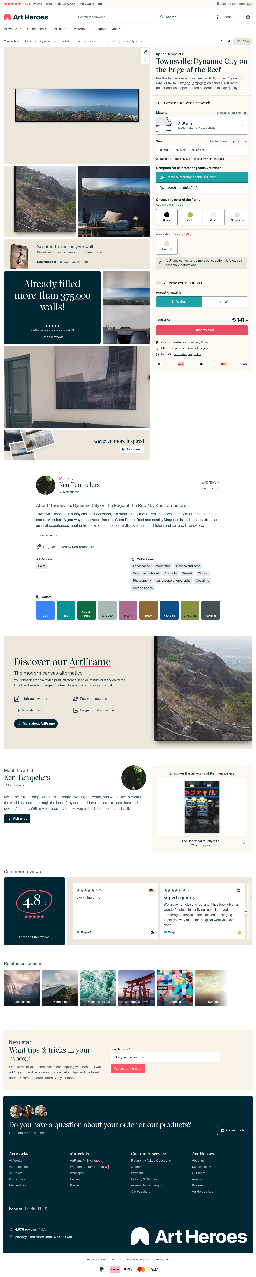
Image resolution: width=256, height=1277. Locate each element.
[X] (46, 1208)
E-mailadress (120, 1049)
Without (182, 302)
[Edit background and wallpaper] (145, 59)
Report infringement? (140, 1259)
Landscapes (141, 566)
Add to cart (205, 330)
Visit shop (209, 482)
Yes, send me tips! (127, 1068)
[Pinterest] (33, 1208)
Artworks (10, 29)
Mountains (163, 566)
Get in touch (235, 1130)
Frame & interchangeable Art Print (191, 177)
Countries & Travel (146, 573)
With (228, 302)
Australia (170, 573)
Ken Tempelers (172, 54)
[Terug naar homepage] (26, 17)
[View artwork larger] (145, 51)
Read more (208, 488)
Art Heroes (203, 1153)
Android (82, 262)
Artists (58, 29)
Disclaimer (117, 1259)
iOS (66, 262)
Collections (35, 29)
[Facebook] (39, 1208)
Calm (41, 566)
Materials (80, 29)
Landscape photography (173, 581)
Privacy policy (164, 1259)
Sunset (187, 573)
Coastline (202, 581)
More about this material (232, 113)
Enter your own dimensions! (192, 159)
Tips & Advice (107, 29)
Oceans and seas (188, 566)
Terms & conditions (96, 1259)
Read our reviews (52, 337)
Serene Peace (143, 588)
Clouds (203, 573)
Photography (142, 581)
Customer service (148, 1153)
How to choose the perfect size (228, 141)
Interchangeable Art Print (184, 188)
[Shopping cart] (248, 17)
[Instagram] (27, 1208)
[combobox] (116, 17)
